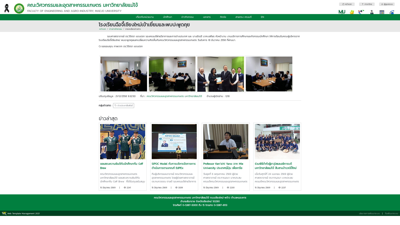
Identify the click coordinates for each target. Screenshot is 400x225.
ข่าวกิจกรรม (187, 17)
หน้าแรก (102, 29)
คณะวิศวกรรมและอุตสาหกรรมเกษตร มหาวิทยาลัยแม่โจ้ (174, 96)
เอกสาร (207, 17)
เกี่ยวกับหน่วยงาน (145, 17)
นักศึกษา (167, 17)
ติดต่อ (223, 17)
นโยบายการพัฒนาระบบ (369, 213)
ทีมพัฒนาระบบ (391, 213)
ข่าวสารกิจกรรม (115, 29)
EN (262, 17)
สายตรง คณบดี (243, 17)
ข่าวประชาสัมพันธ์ (125, 105)
